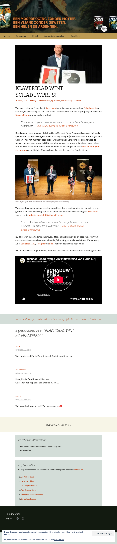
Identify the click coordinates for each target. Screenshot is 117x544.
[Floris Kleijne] (58, 16)
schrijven (77, 100)
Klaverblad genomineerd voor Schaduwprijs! (42, 319)
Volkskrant (26, 243)
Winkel (35, 36)
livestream (92, 211)
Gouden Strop (22, 114)
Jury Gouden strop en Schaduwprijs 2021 (57, 125)
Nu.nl (51, 243)
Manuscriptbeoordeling (54, 36)
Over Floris (75, 36)
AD (34, 243)
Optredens (21, 36)
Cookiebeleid (59, 540)
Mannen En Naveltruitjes (86, 319)
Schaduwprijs (90, 108)
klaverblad (45, 100)
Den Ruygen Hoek (28, 493)
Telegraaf (41, 243)
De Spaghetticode (29, 489)
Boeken (6, 36)
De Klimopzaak (27, 480)
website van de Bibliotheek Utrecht (45, 214)
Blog (34, 100)
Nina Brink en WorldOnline (32, 497)
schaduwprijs (67, 100)
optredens (55, 100)
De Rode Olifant (28, 484)
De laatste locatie (28, 502)
